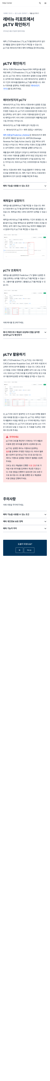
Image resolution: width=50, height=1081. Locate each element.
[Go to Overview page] (7, 3)
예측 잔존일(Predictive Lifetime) (16, 135)
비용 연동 (32, 465)
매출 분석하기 (34, 13)
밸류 (7, 451)
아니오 (29, 550)
